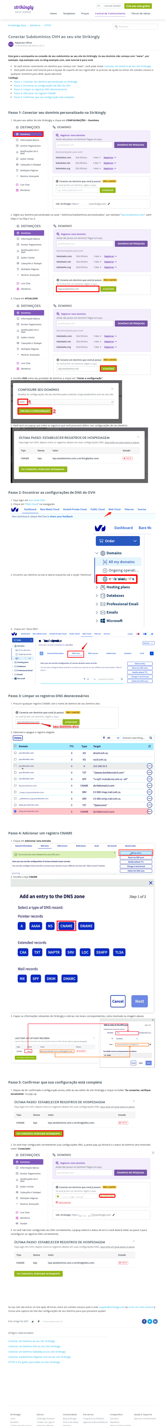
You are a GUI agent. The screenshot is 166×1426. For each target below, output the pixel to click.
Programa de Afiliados (93, 1418)
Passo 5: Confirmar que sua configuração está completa (44, 97)
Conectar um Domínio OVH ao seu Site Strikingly (34, 1346)
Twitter (149, 1321)
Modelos (14, 1422)
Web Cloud (32, 504)
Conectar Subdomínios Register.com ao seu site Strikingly (39, 1356)
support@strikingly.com (111, 1307)
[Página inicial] (24, 7)
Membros (35, 25)
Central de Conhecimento (110, 13)
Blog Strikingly (70, 1418)
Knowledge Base (17, 25)
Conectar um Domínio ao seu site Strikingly (127, 66)
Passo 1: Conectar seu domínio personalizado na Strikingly (45, 81)
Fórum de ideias (70, 1422)
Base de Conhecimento (145, 1418)
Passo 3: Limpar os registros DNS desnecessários (40, 89)
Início (12, 1418)
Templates (69, 13)
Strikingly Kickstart (46, 1418)
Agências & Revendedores (95, 1422)
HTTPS (47, 25)
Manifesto (115, 1422)
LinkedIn (155, 1321)
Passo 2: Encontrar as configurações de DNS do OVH (42, 85)
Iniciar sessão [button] (112, 6)
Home (53, 13)
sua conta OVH (37, 500)
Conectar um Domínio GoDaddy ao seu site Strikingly (36, 1351)
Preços (85, 13)
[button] (32, 1321)
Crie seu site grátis (138, 6)
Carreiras (114, 1418)
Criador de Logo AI (46, 1422)
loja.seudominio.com (132, 214)
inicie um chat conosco (141, 1307)
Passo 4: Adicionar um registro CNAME (35, 93)
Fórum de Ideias (140, 13)
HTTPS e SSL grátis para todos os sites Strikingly (34, 1362)
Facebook (144, 1321)
